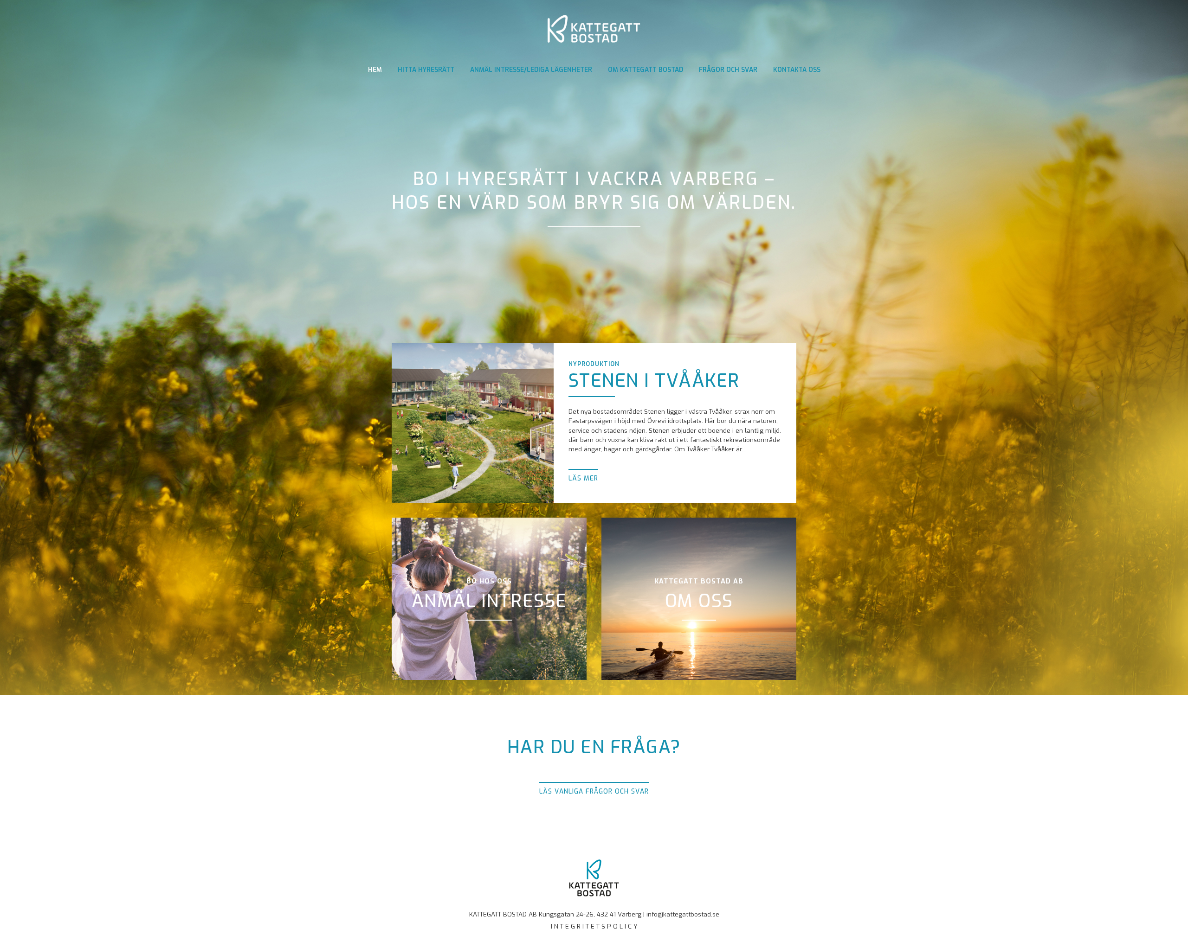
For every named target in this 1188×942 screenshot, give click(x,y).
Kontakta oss (796, 69)
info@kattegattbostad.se (682, 914)
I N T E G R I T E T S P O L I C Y (594, 926)
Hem (375, 69)
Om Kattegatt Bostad (645, 69)
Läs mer (583, 478)
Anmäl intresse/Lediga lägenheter (531, 69)
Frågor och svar (728, 69)
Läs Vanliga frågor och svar (594, 791)
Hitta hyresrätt (426, 69)
